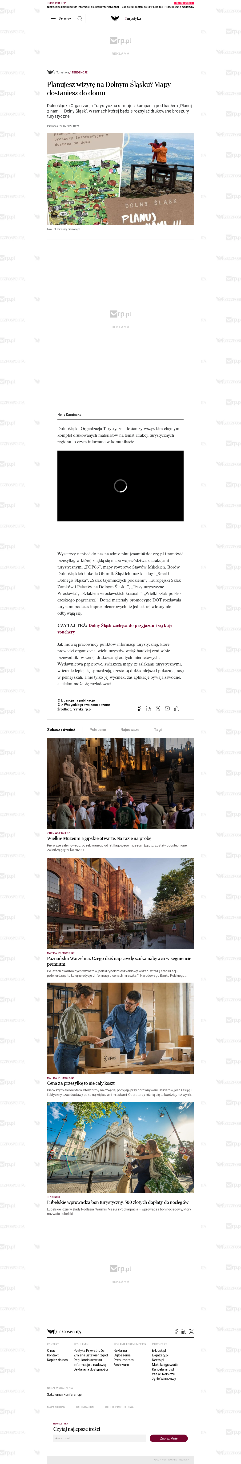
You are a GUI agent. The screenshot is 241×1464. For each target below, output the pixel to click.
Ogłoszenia (122, 1355)
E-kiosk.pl (159, 1350)
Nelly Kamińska (69, 414)
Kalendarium (85, 1407)
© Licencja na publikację (76, 700)
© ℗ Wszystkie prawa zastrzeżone (83, 705)
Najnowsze (130, 729)
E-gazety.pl (160, 1355)
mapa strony (56, 1407)
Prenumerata (124, 1360)
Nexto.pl (158, 1360)
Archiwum (121, 1365)
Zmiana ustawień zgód (91, 1355)
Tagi (157, 729)
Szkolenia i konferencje (64, 1394)
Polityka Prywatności (89, 1350)
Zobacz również (61, 729)
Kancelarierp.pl (163, 1369)
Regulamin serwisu (88, 1360)
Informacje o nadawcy (90, 1365)
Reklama (120, 1350)
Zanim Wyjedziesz (58, 833)
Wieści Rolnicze (163, 1374)
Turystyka (62, 72)
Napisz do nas (57, 1360)
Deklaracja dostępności (91, 1369)
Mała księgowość (164, 1365)
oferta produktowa (119, 1407)
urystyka (133, 18)
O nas (51, 1350)
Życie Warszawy (164, 1379)
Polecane (97, 729)
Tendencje (80, 72)
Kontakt (53, 1355)
